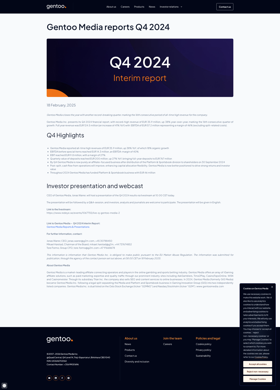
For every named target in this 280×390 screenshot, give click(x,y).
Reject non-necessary (257, 371)
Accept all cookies (258, 364)
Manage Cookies (258, 379)
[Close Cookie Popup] (272, 287)
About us (111, 6)
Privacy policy (203, 349)
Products (139, 6)
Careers (125, 6)
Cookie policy (203, 344)
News (152, 6)
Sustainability (203, 355)
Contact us (225, 6)
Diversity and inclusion (137, 361)
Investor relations (169, 6)
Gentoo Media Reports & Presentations (68, 226)
